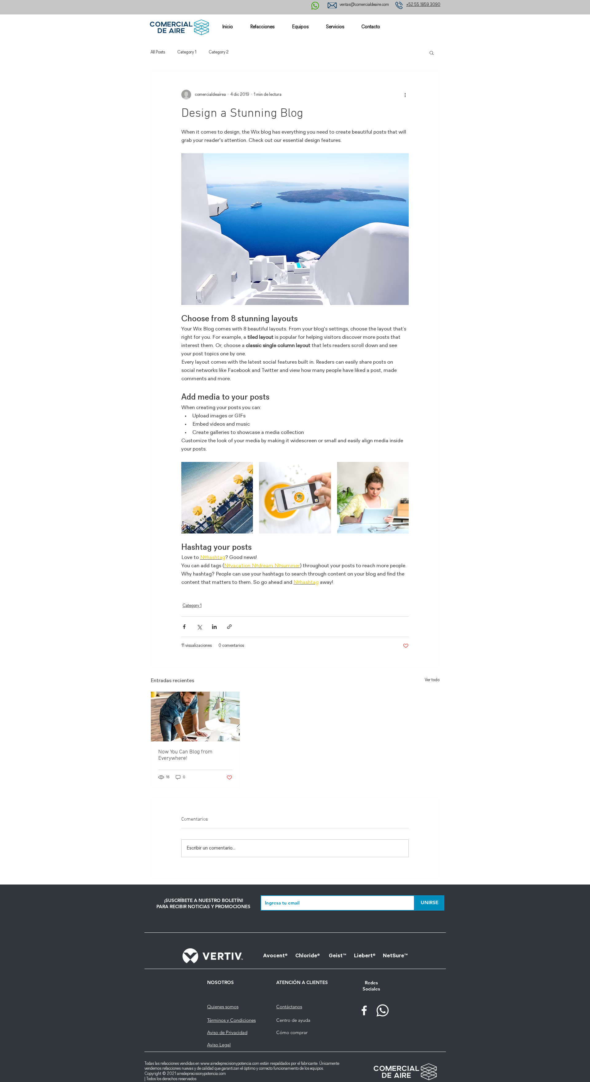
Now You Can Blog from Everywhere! (185, 755)
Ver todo (432, 680)
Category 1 (186, 52)
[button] (432, 52)
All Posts (158, 52)
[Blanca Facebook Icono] (364, 1010)
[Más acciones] (405, 94)
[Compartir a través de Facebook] (184, 627)
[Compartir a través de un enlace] (229, 627)
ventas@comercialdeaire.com (364, 4)
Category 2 (219, 52)
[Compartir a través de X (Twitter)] (199, 627)
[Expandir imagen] (217, 497)
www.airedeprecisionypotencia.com (229, 1063)
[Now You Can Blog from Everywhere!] (195, 716)
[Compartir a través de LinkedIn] (214, 627)
